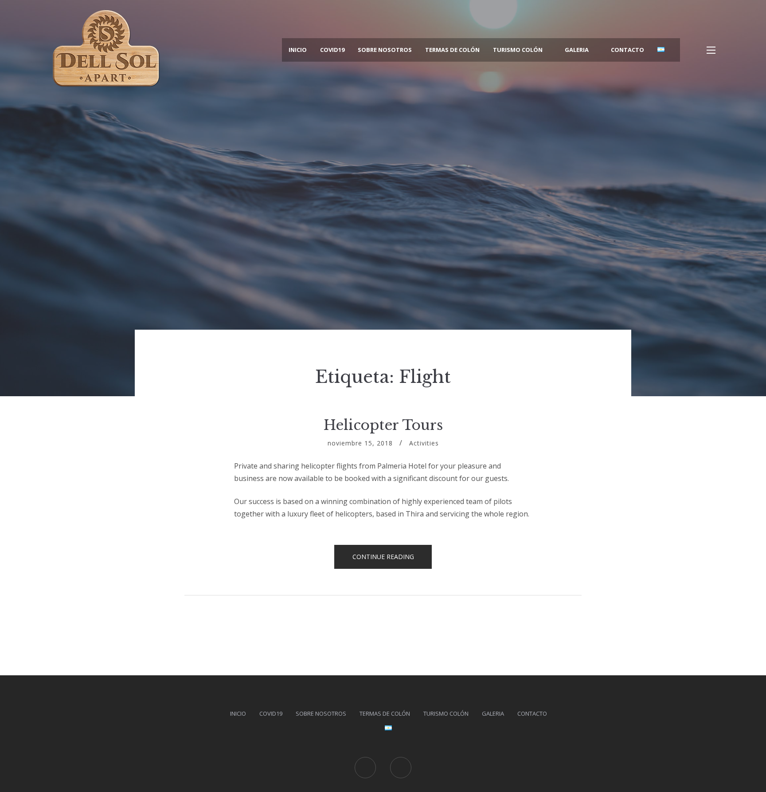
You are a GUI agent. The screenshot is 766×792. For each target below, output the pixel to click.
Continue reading (392, 559)
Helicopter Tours (383, 425)
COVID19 (332, 50)
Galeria (577, 50)
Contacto (627, 50)
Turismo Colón (518, 50)
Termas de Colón (452, 50)
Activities (424, 443)
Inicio (298, 50)
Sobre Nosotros (385, 50)
